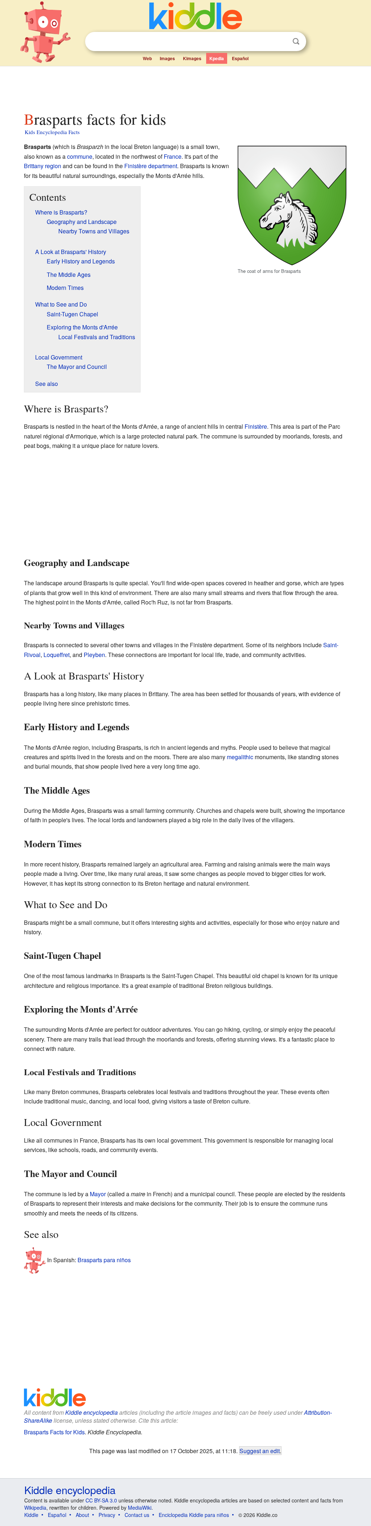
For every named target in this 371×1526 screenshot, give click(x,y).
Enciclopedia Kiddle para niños (194, 1514)
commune (79, 156)
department (162, 166)
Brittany (33, 166)
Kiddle (31, 1514)
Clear (281, 42)
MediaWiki (139, 1507)
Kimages (192, 58)
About (82, 1514)
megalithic (240, 757)
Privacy (107, 1514)
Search (296, 41)
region (53, 166)
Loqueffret (56, 654)
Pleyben (94, 654)
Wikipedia (35, 1507)
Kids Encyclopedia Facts (52, 132)
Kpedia (216, 58)
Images (167, 58)
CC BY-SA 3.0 (101, 1500)
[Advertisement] (185, 87)
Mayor (98, 1194)
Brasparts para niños (104, 1260)
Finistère (135, 166)
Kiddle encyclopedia (91, 1412)
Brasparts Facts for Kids (54, 1432)
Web (147, 58)
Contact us (137, 1514)
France (173, 156)
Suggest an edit (259, 1451)
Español (240, 58)
